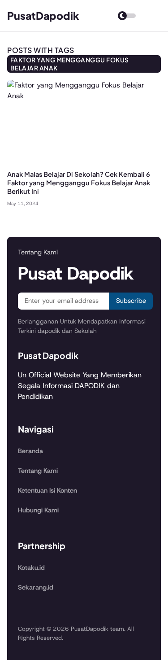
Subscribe (131, 300)
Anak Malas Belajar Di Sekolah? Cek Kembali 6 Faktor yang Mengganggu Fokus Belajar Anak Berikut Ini (78, 182)
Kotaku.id (31, 567)
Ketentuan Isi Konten (47, 490)
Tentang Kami (38, 470)
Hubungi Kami (38, 510)
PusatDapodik (43, 15)
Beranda (30, 450)
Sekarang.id (35, 587)
